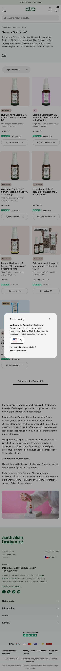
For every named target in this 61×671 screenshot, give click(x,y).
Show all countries (18, 350)
